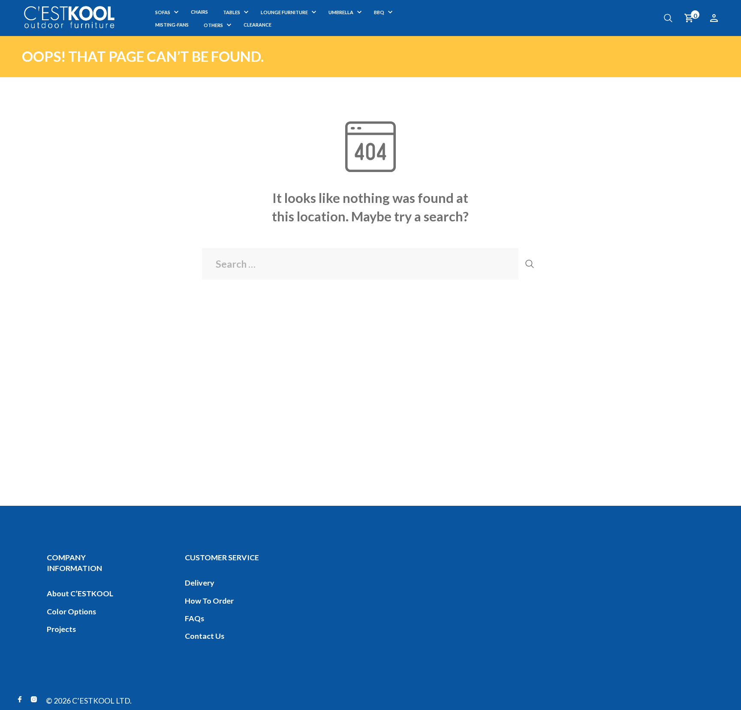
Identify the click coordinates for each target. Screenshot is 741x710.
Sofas (162, 12)
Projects (61, 629)
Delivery (199, 582)
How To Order (209, 600)
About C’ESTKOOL (80, 593)
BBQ (379, 12)
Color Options (71, 611)
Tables (231, 12)
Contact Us (204, 636)
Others (213, 25)
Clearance (257, 24)
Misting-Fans (172, 24)
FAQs (194, 618)
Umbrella (340, 12)
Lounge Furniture (284, 12)
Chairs (199, 12)
